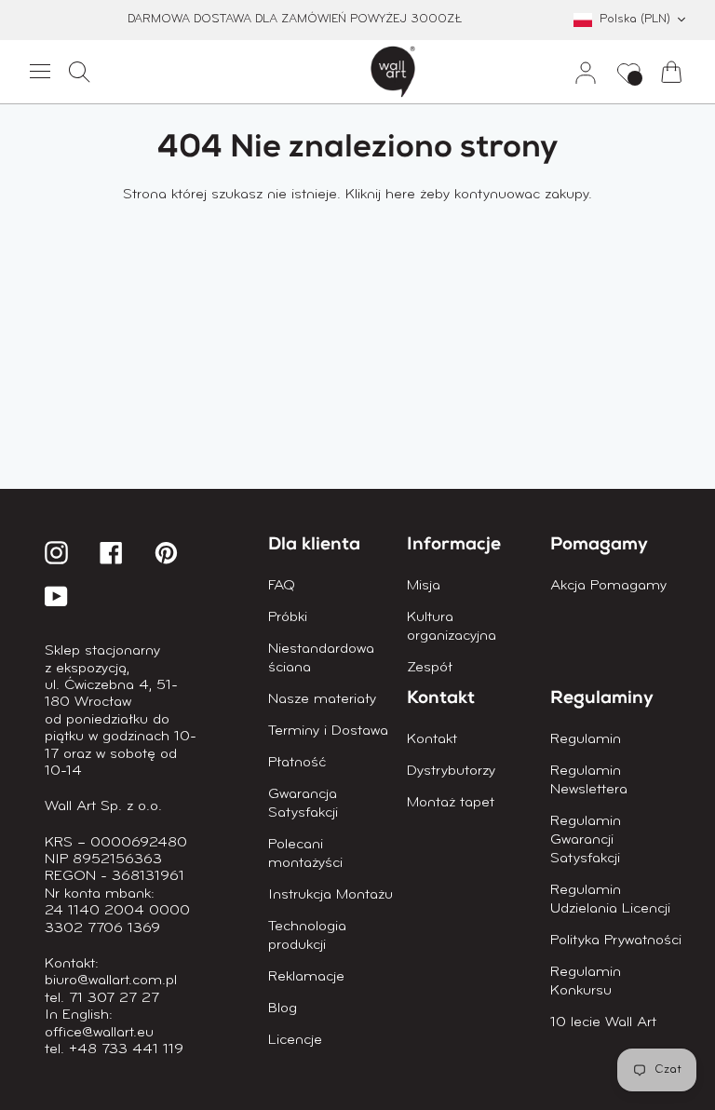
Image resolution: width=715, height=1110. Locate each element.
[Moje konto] (578, 71)
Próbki (287, 617)
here (400, 194)
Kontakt (432, 739)
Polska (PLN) (635, 19)
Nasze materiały (322, 699)
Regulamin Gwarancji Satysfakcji (585, 840)
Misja (423, 585)
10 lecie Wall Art (603, 1022)
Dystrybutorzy (451, 771)
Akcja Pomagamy (608, 585)
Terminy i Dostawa (328, 731)
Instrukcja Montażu (330, 894)
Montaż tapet (450, 802)
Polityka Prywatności (615, 940)
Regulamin (585, 739)
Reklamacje (306, 976)
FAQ (281, 585)
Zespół (429, 667)
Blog (282, 1008)
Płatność (297, 762)
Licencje (295, 1040)
